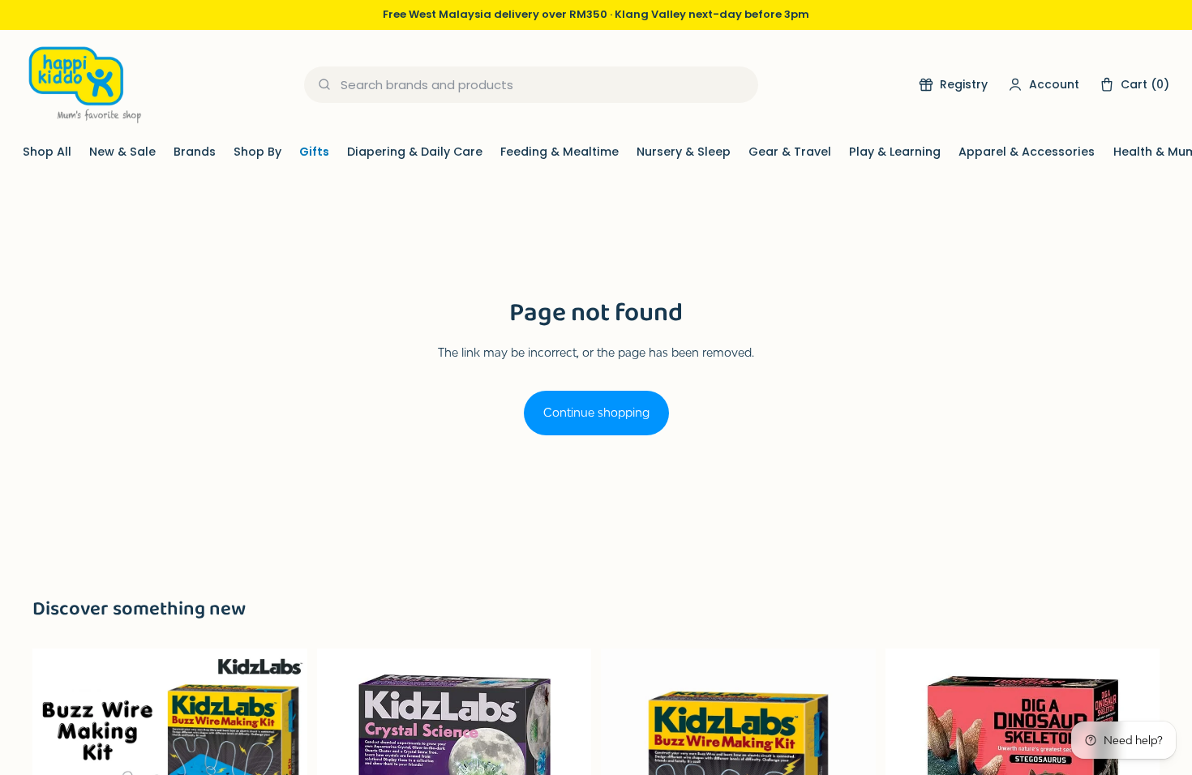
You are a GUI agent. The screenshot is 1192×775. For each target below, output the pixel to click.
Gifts (314, 151)
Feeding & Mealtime (559, 151)
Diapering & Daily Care (414, 151)
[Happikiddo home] (83, 84)
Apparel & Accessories (1026, 151)
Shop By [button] (257, 151)
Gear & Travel (789, 151)
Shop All (47, 151)
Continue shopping (596, 412)
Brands (195, 151)
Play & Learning (895, 151)
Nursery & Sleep (684, 151)
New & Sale (122, 151)
